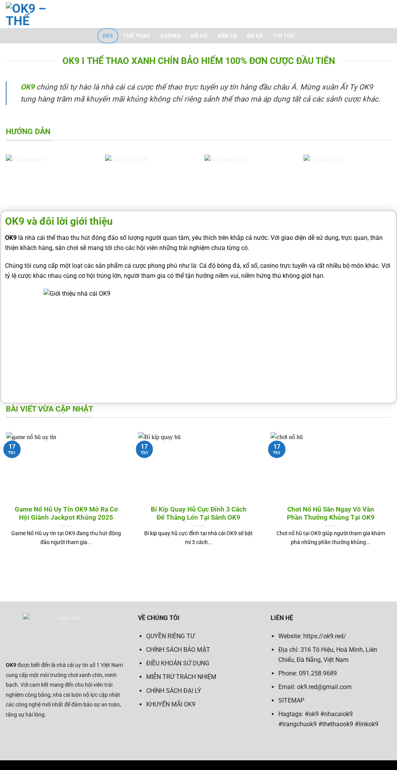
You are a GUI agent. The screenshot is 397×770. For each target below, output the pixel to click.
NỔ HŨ (199, 36)
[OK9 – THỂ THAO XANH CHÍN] (48, 14)
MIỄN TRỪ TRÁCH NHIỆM (181, 676)
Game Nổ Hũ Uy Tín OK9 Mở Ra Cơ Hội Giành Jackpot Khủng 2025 (66, 514)
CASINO (170, 36)
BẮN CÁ (227, 36)
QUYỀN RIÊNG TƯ (170, 636)
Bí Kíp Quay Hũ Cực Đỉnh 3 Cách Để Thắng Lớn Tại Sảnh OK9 (199, 514)
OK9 (107, 36)
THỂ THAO (136, 36)
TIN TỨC (284, 36)
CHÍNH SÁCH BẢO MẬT (178, 649)
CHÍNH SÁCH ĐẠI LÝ (173, 690)
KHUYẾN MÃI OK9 (170, 704)
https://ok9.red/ (324, 636)
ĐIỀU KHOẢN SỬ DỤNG (177, 663)
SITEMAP (291, 700)
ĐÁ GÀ (255, 36)
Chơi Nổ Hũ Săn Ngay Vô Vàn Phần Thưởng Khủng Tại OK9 (331, 514)
